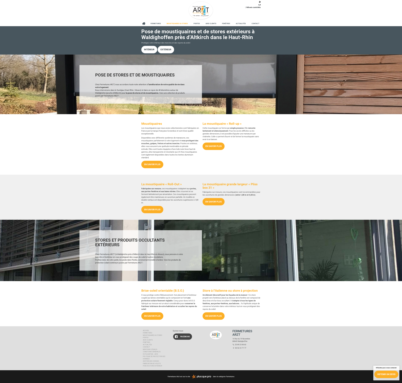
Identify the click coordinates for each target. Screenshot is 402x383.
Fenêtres (226, 24)
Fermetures (156, 24)
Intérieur (149, 49)
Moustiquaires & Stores (177, 24)
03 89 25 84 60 (240, 345)
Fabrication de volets (152, 363)
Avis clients (211, 24)
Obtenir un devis (386, 374)
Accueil (144, 23)
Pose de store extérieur (152, 366)
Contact (255, 24)
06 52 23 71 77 (240, 348)
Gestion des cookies (151, 361)
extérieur (165, 49)
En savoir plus (152, 164)
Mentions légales (150, 349)
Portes (197, 24)
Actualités (241, 24)
